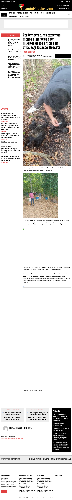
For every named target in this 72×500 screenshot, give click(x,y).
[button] (69, 14)
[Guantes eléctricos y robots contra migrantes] (4, 57)
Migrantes (4, 154)
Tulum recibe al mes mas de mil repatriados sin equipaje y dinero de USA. (10, 158)
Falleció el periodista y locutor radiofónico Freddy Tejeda (37, 418)
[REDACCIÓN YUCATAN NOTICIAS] (23, 56)
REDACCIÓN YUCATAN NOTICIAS (35, 56)
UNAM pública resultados (9, 142)
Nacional (4, 131)
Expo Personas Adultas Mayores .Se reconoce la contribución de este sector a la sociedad (14, 42)
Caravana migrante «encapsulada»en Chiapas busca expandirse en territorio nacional (10, 149)
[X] (61, 56)
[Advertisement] (36, 24)
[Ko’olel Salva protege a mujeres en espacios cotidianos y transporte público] (4, 64)
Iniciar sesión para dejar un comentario (12, 438)
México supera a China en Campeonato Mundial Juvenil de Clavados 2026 (10, 135)
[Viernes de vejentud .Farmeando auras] (4, 50)
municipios (4, 121)
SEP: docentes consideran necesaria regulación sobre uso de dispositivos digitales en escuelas (14, 74)
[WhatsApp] (69, 56)
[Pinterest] (65, 56)
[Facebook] (57, 56)
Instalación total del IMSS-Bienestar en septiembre (12, 418)
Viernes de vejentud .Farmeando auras (13, 50)
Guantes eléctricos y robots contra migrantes (13, 57)
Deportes (4, 139)
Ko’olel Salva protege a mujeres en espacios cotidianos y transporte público (14, 65)
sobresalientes (29, 52)
